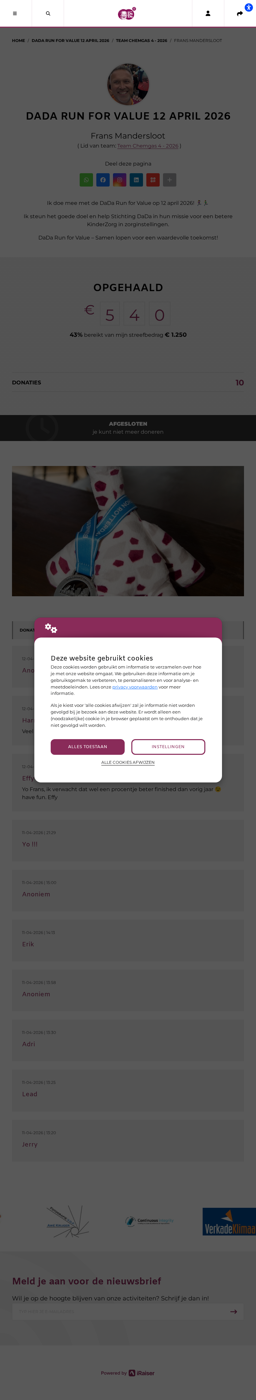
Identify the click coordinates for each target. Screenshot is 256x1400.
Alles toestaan (87, 747)
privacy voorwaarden (135, 687)
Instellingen (168, 747)
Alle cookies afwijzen (128, 762)
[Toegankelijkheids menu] (249, 7)
